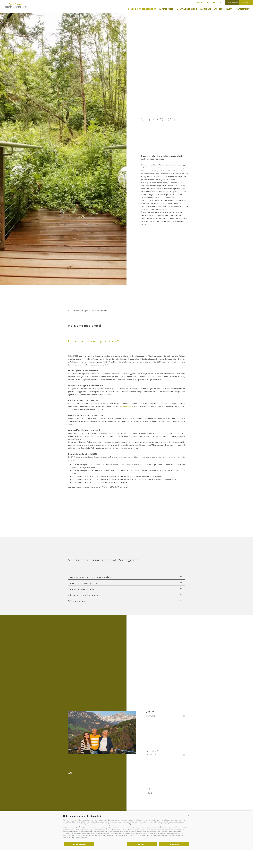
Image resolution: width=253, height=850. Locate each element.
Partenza (152, 750)
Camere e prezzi (166, 9)
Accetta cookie (174, 844)
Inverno (230, 9)
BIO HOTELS (128, 406)
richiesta (246, 2)
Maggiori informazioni (79, 844)
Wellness (218, 9)
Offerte (199, 2)
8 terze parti (73, 820)
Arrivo (150, 712)
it (220, 2)
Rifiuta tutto (142, 844)
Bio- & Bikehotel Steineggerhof (141, 9)
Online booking (232, 2)
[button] (189, 816)
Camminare (205, 9)
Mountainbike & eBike (187, 9)
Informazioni (243, 9)
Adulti (150, 789)
